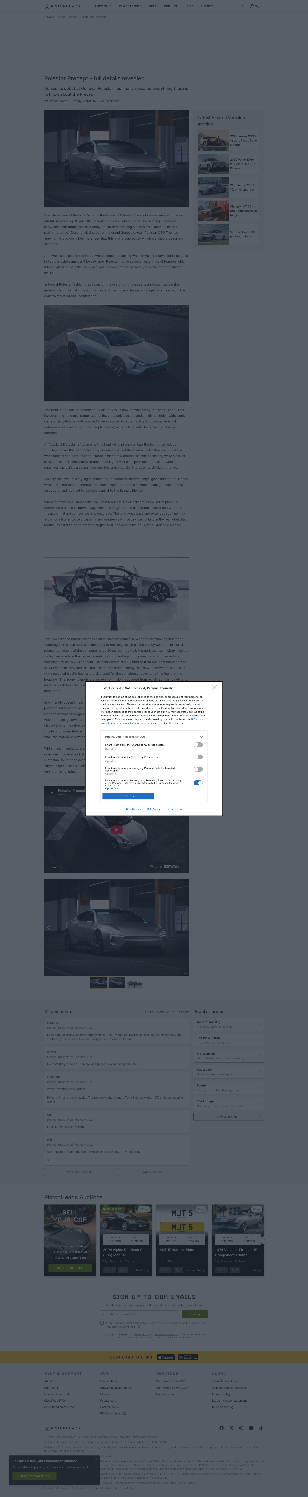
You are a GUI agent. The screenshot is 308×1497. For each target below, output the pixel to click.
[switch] (198, 744)
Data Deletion (134, 809)
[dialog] (154, 748)
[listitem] (154, 737)
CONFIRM (128, 796)
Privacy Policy (174, 809)
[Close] (215, 688)
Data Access (154, 809)
